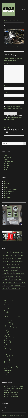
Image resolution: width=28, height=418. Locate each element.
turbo (23, 282)
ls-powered (6, 267)
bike (4, 252)
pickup (5, 276)
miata (18, 267)
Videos (5, 169)
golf (4, 264)
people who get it (19, 273)
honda (8, 264)
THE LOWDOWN (8, 371)
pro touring (18, 276)
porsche (10, 276)
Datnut (6, 315)
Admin (5, 155)
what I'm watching (14, 288)
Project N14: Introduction (11, 396)
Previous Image (7, 20)
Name (6, 85)
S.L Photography (8, 355)
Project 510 (7, 163)
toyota (10, 282)
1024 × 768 (15, 46)
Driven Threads (8, 321)
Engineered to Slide (9, 325)
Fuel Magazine (8, 331)
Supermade (7, 365)
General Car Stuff (8, 161)
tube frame (17, 282)
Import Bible (7, 335)
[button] (14, 410)
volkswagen (17, 285)
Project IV (6, 165)
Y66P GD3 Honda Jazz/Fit (11, 392)
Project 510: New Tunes (10, 394)
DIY (4, 258)
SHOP (5, 195)
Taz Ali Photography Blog (11, 367)
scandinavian (18, 279)
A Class (6, 302)
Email (6, 92)
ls (18, 264)
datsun (21, 255)
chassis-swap (15, 252)
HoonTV (6, 333)
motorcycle (13, 270)
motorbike (6, 270)
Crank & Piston (8, 313)
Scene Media (7, 357)
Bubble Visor (7, 308)
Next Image (15, 20)
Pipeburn (6, 347)
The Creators (7, 369)
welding (5, 288)
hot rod (14, 264)
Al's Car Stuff (7, 304)
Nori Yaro (6, 345)
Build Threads (7, 157)
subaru (5, 282)
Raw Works (7, 353)
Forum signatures (9, 191)
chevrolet (5, 255)
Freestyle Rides (8, 329)
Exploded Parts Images (10, 189)
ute (4, 285)
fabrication (6, 261)
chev (22, 252)
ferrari (12, 261)
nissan (4, 273)
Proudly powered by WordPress (17, 415)
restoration (6, 279)
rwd (12, 279)
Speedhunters (8, 361)
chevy (11, 255)
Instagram (5, 407)
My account (7, 193)
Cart (5, 185)
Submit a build (8, 197)
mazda (13, 267)
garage (21, 261)
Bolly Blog (6, 306)
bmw (8, 252)
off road (10, 273)
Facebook (5, 403)
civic (16, 255)
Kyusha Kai (7, 339)
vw (24, 285)
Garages (6, 159)
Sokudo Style (7, 359)
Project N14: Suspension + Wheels (13, 386)
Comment (7, 63)
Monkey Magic (8, 341)
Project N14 (7, 167)
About (5, 181)
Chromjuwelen (8, 310)
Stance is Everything (9, 363)
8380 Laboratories (9, 300)
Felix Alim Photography (10, 327)
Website (6, 99)
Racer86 (6, 351)
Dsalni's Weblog (8, 323)
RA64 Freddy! (7, 349)
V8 (7, 285)
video (11, 285)
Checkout (6, 187)
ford (16, 261)
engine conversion (15, 258)
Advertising (7, 183)
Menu (23, 9)
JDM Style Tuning (9, 337)
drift (7, 258)
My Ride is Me (7, 343)
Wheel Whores (8, 373)
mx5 (20, 270)
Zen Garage (7, 375)
